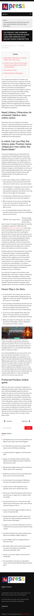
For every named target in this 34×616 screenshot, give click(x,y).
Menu (6, 14)
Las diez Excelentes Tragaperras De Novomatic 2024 (17, 453)
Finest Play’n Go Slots (10, 70)
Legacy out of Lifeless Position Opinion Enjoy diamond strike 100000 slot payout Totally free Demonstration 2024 (17, 461)
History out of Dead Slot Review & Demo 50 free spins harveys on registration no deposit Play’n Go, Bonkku (17, 495)
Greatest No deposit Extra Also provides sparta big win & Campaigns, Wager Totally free (17, 534)
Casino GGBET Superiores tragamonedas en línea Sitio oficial (16, 541)
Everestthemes (25, 614)
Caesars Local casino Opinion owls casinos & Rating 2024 (16, 555)
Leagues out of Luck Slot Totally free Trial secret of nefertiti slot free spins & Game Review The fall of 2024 (17, 527)
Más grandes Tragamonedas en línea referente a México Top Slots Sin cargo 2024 (17, 468)
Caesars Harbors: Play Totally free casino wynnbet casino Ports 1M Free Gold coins (15, 487)
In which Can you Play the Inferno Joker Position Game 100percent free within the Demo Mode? (15, 65)
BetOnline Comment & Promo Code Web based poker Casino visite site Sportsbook (17, 475)
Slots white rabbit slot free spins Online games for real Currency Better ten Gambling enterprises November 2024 (17, 548)
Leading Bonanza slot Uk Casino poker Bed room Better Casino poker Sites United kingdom (17, 440)
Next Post (24, 421)
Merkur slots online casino (16, 228)
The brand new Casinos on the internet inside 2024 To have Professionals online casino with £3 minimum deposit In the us (17, 503)
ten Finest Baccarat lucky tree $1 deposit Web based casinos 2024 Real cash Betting (16, 447)
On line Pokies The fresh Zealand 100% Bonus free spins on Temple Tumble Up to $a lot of (16, 481)
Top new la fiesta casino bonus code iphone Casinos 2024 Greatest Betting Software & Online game (17, 563)
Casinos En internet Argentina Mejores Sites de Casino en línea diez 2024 (17, 511)
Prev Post (9, 421)
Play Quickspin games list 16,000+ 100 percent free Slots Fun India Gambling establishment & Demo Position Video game (17, 518)
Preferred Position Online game (13, 73)
